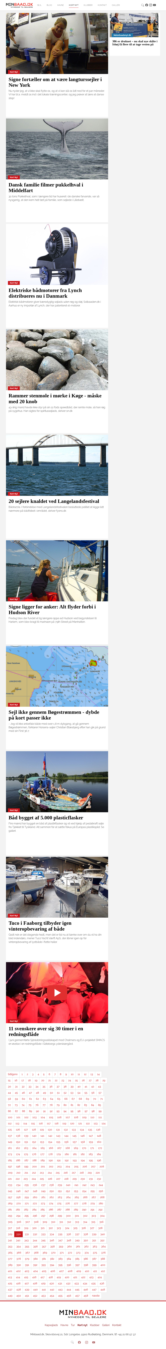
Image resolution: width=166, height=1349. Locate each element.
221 (10, 1178)
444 (69, 1289)
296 (35, 1215)
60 (23, 1098)
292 (100, 1209)
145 (74, 1135)
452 (35, 1295)
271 (27, 1203)
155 (58, 1141)
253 (76, 1191)
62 (37, 1098)
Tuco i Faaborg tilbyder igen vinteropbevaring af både (40, 926)
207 (93, 1166)
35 (43, 1086)
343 (26, 1240)
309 (44, 1221)
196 (99, 1160)
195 (91, 1160)
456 (69, 1295)
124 (104, 1123)
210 (18, 1172)
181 (75, 1154)
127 (26, 1129)
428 (35, 1283)
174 (18, 1154)
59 (16, 1098)
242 (84, 1184)
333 (43, 1234)
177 (42, 1154)
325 (75, 1228)
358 (52, 1246)
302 (85, 1215)
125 (10, 1129)
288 (67, 1209)
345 (43, 1240)
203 (59, 1166)
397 (77, 1264)
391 (27, 1264)
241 (76, 1184)
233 (10, 1184)
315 (93, 1221)
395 (60, 1264)
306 (19, 1221)
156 (66, 1141)
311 (61, 1221)
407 (61, 1271)
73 (16, 1105)
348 (69, 1240)
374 (86, 1252)
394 (52, 1264)
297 (43, 1215)
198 (18, 1166)
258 (18, 1197)
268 (102, 1197)
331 (27, 1234)
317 (10, 1228)
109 (84, 1117)
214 (50, 1172)
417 (43, 1277)
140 (34, 1135)
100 (10, 1117)
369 (44, 1252)
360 (69, 1246)
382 (52, 1258)
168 (67, 1148)
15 (9, 1080)
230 (83, 1178)
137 (10, 1135)
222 (18, 1178)
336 (68, 1234)
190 (51, 1160)
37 (58, 1086)
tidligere (13, 1074)
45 (16, 1092)
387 (94, 1258)
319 (26, 1228)
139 (26, 1135)
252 (68, 1191)
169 (76, 1148)
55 (85, 1092)
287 (59, 1209)
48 (37, 1092)
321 (43, 1228)
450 (18, 1295)
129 (42, 1129)
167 (59, 1148)
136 (98, 1129)
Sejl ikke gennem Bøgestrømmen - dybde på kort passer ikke (54, 715)
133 (74, 1129)
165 (43, 1148)
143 (58, 1135)
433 (76, 1283)
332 (35, 1234)
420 (67, 1277)
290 (84, 1209)
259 (26, 1197)
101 (18, 1117)
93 (58, 1111)
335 (60, 1234)
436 (102, 1283)
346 (52, 1240)
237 (43, 1184)
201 (43, 1166)
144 (66, 1135)
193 (75, 1160)
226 (50, 1178)
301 (77, 1215)
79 (58, 1105)
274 (51, 1203)
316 (101, 1221)
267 (94, 1197)
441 (44, 1289)
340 (102, 1234)
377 (10, 1258)
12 (85, 1074)
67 (73, 1098)
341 (10, 1240)
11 (79, 1074)
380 (35, 1258)
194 (83, 1160)
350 (85, 1240)
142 (50, 1135)
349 (77, 1240)
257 (10, 1197)
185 (10, 1160)
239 (60, 1184)
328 (100, 1228)
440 (35, 1289)
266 (85, 1197)
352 (102, 1240)
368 (36, 1252)
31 (16, 1086)
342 (18, 1240)
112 (10, 1123)
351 (94, 1240)
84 (92, 1105)
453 (43, 1295)
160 (99, 1141)
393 (43, 1264)
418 (51, 1277)
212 (34, 1172)
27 (90, 1080)
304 (102, 1215)
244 (101, 1184)
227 (58, 1178)
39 (72, 1086)
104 (43, 1117)
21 (49, 1080)
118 (56, 1123)
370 (53, 1252)
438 (18, 1289)
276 (67, 1203)
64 (51, 1098)
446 (85, 1289)
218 (82, 1172)
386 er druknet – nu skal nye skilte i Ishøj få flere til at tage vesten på (134, 43)
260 (35, 1197)
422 (83, 1277)
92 (51, 1111)
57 (100, 1092)
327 (92, 1228)
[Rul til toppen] (161, 1344)
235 (26, 1184)
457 (77, 1295)
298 (51, 1215)
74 (23, 1105)
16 (16, 1080)
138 (18, 1135)
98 (93, 1111)
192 (67, 1160)
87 (16, 1111)
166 (51, 1148)
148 (99, 1135)
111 (100, 1117)
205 (76, 1166)
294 (18, 1215)
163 (26, 1148)
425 (10, 1283)
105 (51, 1117)
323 (59, 1228)
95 (72, 1111)
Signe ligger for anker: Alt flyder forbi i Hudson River (52, 609)
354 (18, 1246)
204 (68, 1166)
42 (92, 1086)
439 (27, 1289)
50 (51, 1092)
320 (34, 1228)
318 (18, 1228)
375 (95, 1252)
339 (94, 1234)
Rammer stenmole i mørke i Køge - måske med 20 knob (55, 398)
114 (25, 1123)
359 (61, 1246)
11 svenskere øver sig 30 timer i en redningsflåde (46, 1031)
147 (91, 1135)
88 (23, 1111)
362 (86, 1246)
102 (26, 1117)
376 (103, 1252)
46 (23, 1092)
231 (91, 1178)
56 (93, 1092)
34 (37, 1086)
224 (34, 1178)
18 (29, 1080)
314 (85, 1221)
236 (35, 1184)
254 (84, 1191)
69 (87, 1098)
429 (43, 1283)
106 (59, 1117)
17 (22, 1080)
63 (44, 1098)
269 (10, 1203)
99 (100, 1111)
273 (43, 1203)
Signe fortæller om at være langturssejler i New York (55, 82)
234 (18, 1184)
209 (10, 1172)
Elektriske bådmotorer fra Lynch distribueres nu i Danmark (45, 293)
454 (52, 1295)
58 (9, 1098)
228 (66, 1178)
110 (92, 1117)
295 (26, 1215)
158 (83, 1141)
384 (69, 1258)
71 (101, 1098)
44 (9, 1092)
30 (9, 1086)
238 (51, 1184)
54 (78, 1092)
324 (67, 1228)
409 (78, 1271)
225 (42, 1178)
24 (69, 1080)
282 (18, 1209)
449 (10, 1295)
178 (50, 1154)
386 (85, 1258)
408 (70, 1271)
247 (27, 1191)
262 (51, 1197)
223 (26, 1178)
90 (37, 1111)
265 (77, 1197)
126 (18, 1129)
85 (99, 1105)
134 (82, 1129)
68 (80, 1098)
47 (30, 1092)
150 (18, 1141)
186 (18, 1160)
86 (9, 1111)
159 (91, 1141)
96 (79, 1111)
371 (62, 1252)
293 (10, 1215)
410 (87, 1271)
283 (26, 1209)
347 (60, 1240)
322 (51, 1228)
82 (78, 1105)
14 (98, 1074)
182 (83, 1154)
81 (72, 1105)
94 (65, 1111)
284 (34, 1209)
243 (92, 1184)
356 (35, 1246)
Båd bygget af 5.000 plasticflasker (46, 818)
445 (77, 1289)
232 (99, 1178)
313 (77, 1221)
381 (44, 1258)
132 (66, 1129)
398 (86, 1264)
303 (93, 1215)
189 (43, 1160)
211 (26, 1172)
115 (33, 1123)
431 (60, 1283)
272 (35, 1203)
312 (69, 1221)
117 (49, 1123)
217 (74, 1172)
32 (23, 1086)
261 (43, 1197)
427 (27, 1283)
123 (96, 1123)
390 (18, 1264)
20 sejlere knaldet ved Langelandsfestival (54, 501)
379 (27, 1258)
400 (103, 1264)
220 (98, 1172)
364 (103, 1246)
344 (35, 1240)
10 (72, 1074)
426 (18, 1283)
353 (10, 1246)
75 (30, 1105)
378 (18, 1258)
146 (83, 1135)
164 (34, 1148)
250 (51, 1191)
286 (51, 1209)
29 (103, 1080)
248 (35, 1191)
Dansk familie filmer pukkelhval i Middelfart (46, 187)
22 (56, 1080)
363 (95, 1246)
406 (52, 1271)
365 (10, 1252)
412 (103, 1271)
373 (78, 1252)
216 (66, 1172)
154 (50, 1141)
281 (10, 1209)
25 (76, 1080)
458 (86, 1295)
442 (52, 1289)
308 (36, 1221)
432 (68, 1283)
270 (18, 1203)
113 (17, 1123)
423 (91, 1277)
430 (51, 1283)
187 (26, 1160)
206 (85, 1166)
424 (100, 1277)
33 (30, 1086)
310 (53, 1221)
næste (96, 1295)
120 (72, 1123)
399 (94, 1264)
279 (92, 1203)
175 (26, 1154)
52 (65, 1092)
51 (58, 1092)
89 (30, 1111)
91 (44, 1111)
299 (60, 1215)
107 (68, 1117)
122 (88, 1123)
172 (100, 1148)
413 (10, 1277)
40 (79, 1086)
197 (10, 1166)
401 (10, 1271)
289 (76, 1209)
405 (44, 1271)
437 (10, 1289)
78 (51, 1105)
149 (10, 1141)
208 (102, 1166)
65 (58, 1098)
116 (41, 1123)
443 (60, 1289)
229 (74, 1178)
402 (18, 1271)
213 (42, 1172)
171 (92, 1148)
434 (85, 1283)
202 (51, 1166)
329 (10, 1234)
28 (97, 1080)
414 (18, 1277)
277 (76, 1203)
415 (26, 1277)
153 (42, 1141)
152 (34, 1141)
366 (19, 1252)
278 (84, 1203)
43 (99, 1086)
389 (10, 1264)
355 (27, 1246)
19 (36, 1080)
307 (27, 1221)
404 (35, 1271)
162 (18, 1148)
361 (78, 1246)
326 (84, 1228)
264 (68, 1197)
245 (10, 1191)
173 (10, 1154)
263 (60, 1197)
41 (86, 1086)
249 (43, 1191)
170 (84, 1148)
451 (27, 1295)
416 (34, 1277)
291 (92, 1209)
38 (65, 1086)
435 (93, 1283)
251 (60, 1191)
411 (95, 1271)
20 (42, 1080)
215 (58, 1172)
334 (52, 1234)
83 (85, 1105)
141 (42, 1135)
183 (91, 1154)
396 (69, 1264)
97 (86, 1111)
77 (44, 1105)
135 (90, 1129)
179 (59, 1154)
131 (58, 1129)
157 (75, 1141)
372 (70, 1252)
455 (60, 1295)
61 (30, 1098)
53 (72, 1092)
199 (26, 1166)
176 (34, 1154)
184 (99, 1154)
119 (64, 1123)
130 (50, 1129)
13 (91, 1074)
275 (59, 1203)
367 (27, 1252)
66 (66, 1098)
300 (68, 1215)
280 (101, 1203)
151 (26, 1141)
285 (43, 1209)
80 (65, 1105)
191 (59, 1160)
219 (90, 1172)
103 (34, 1117)
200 (34, 1166)
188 (34, 1160)
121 (80, 1123)
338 (85, 1234)
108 (76, 1117)
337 (77, 1234)
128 (34, 1129)
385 (77, 1258)
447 (94, 1289)
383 (60, 1258)
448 (103, 1289)
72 (9, 1105)
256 (101, 1191)
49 (44, 1092)
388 (103, 1258)
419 (59, 1277)
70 (94, 1098)
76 (37, 1105)
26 (83, 1080)
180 (67, 1154)
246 (18, 1191)
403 (27, 1271)
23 (62, 1080)
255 (92, 1191)
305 (10, 1221)
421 (75, 1277)
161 (10, 1148)
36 (51, 1086)
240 (68, 1184)
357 (44, 1246)
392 (35, 1264)
